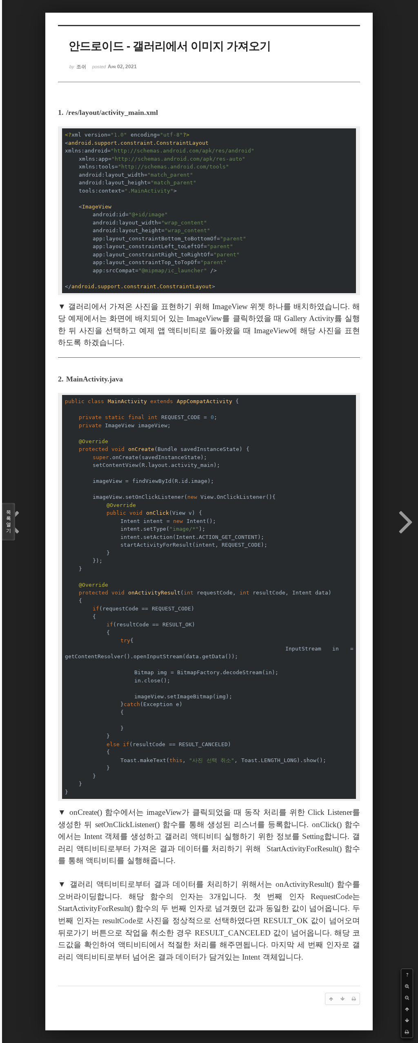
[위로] (407, 1009)
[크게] (407, 986)
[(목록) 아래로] (407, 1020)
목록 (8, 521)
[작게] (407, 997)
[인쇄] (407, 1032)
